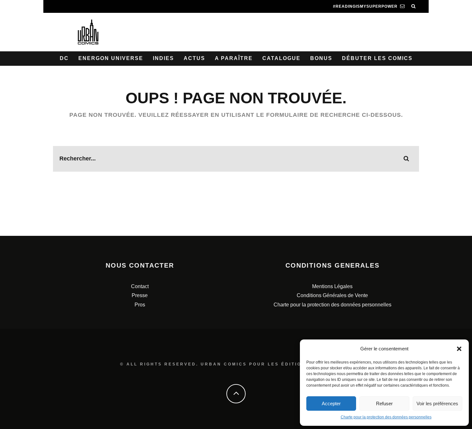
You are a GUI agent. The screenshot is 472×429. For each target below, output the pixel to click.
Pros (140, 304)
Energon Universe (110, 58)
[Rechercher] (413, 6)
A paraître (234, 58)
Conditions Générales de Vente (332, 295)
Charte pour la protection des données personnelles (386, 417)
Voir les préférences (437, 403)
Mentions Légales (332, 286)
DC (64, 58)
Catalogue (281, 58)
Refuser (384, 403)
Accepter (331, 403)
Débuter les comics (377, 58)
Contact (140, 286)
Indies (163, 58)
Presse (140, 295)
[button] (459, 349)
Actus (194, 58)
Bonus (321, 58)
